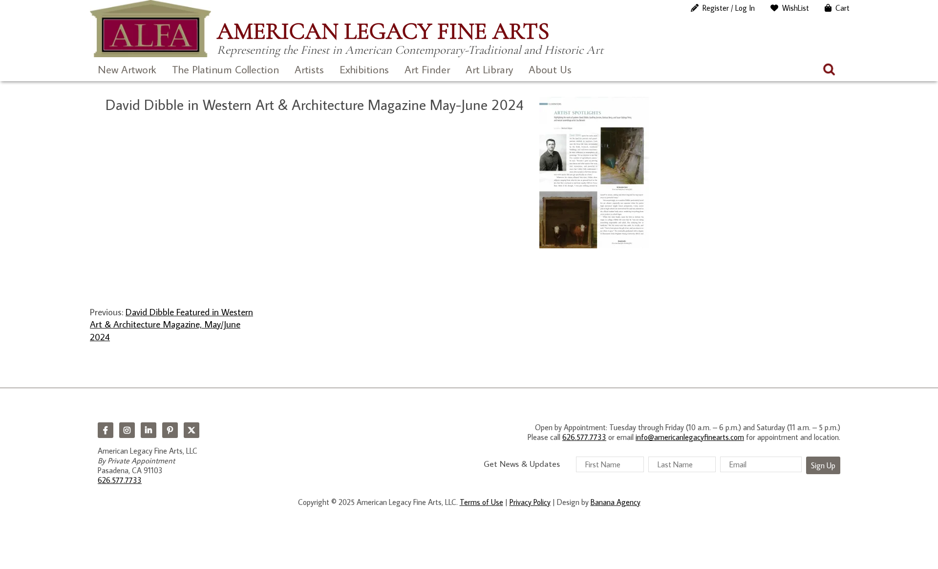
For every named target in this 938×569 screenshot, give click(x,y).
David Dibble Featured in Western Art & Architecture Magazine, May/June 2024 (171, 324)
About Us (550, 69)
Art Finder (427, 69)
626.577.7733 (120, 480)
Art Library (489, 69)
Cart (842, 8)
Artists (309, 69)
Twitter (191, 430)
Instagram (127, 430)
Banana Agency (615, 502)
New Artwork (127, 69)
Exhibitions (364, 69)
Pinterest (170, 430)
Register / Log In (729, 8)
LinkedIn (148, 430)
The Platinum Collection (225, 69)
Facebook (105, 430)
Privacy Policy (530, 502)
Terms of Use (481, 502)
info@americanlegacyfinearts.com (690, 437)
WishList (795, 8)
